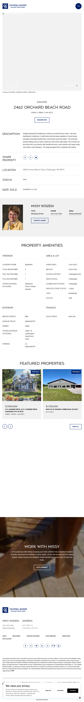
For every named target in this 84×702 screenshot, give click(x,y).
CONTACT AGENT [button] (40, 220)
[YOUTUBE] (36, 646)
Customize (60, 690)
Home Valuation (51, 636)
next (15, 85)
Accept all (73, 690)
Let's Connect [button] (42, 567)
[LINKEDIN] (42, 646)
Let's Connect (6, 638)
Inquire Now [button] (42, 120)
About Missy (16, 636)
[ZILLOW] (59, 646)
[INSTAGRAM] (31, 646)
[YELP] (47, 646)
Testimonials (66, 636)
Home (4, 636)
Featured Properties (33, 636)
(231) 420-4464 (56, 214)
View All (75, 426)
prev (10, 85)
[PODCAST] (53, 646)
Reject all (48, 690)
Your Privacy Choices (42, 699)
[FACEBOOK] (25, 646)
